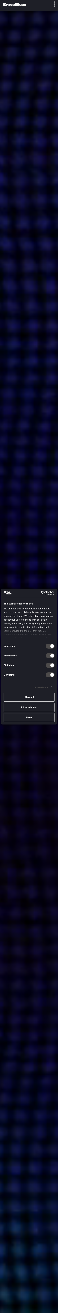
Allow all (29, 697)
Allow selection (29, 707)
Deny (29, 717)
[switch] (50, 655)
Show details (41, 687)
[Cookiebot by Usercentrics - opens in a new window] (41, 593)
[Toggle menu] (52, 4)
